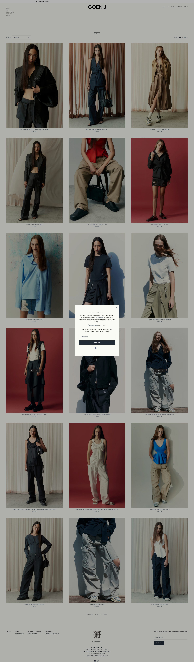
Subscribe (97, 342)
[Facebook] (95, 348)
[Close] (116, 307)
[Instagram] (98, 348)
